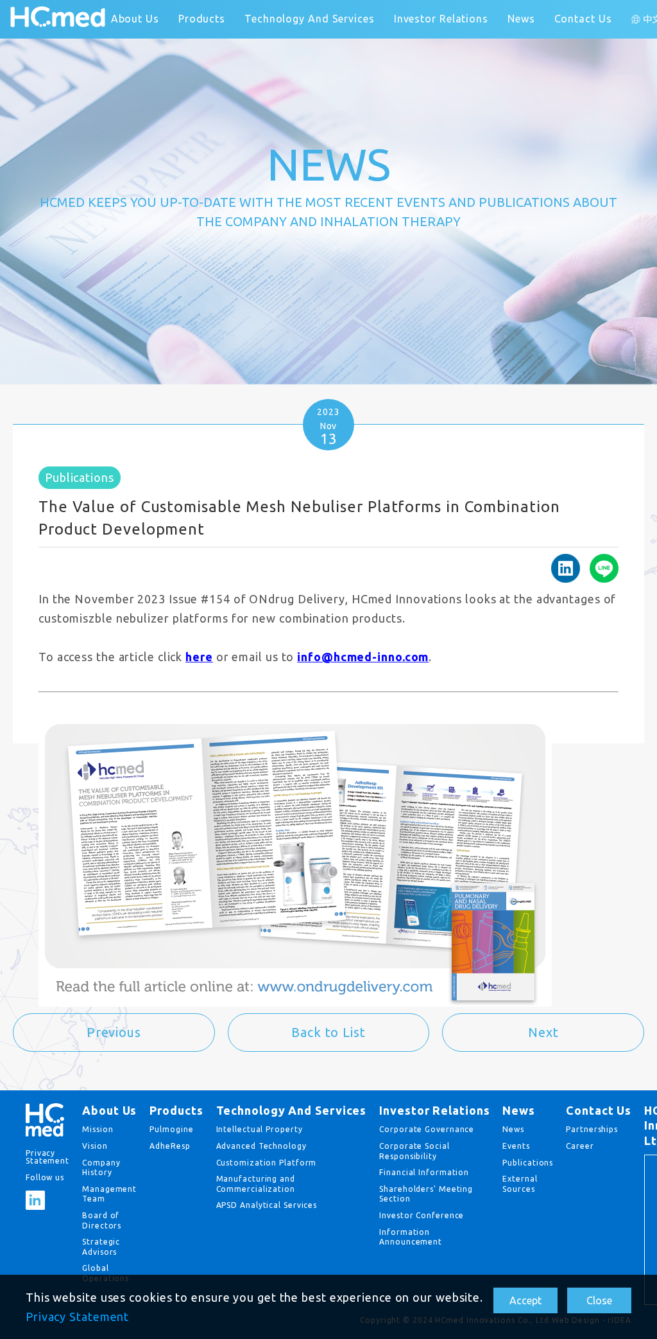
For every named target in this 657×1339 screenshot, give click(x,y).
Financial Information (424, 1172)
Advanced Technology (261, 1146)
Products (201, 18)
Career (579, 1146)
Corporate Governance (426, 1129)
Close (599, 1300)
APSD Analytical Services (267, 1205)
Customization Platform (266, 1162)
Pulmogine (171, 1129)
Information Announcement (410, 1237)
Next (543, 1032)
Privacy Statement (77, 1316)
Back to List (328, 1032)
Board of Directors (101, 1220)
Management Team (109, 1194)
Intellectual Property (259, 1129)
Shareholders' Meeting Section (426, 1194)
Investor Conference (421, 1215)
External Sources (519, 1184)
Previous (114, 1032)
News (521, 18)
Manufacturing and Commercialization (255, 1184)
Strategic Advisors (101, 1246)
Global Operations (105, 1273)
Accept (525, 1300)
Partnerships (592, 1129)
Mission (97, 1129)
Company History (101, 1167)
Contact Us (583, 18)
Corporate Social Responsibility (414, 1151)
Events (515, 1146)
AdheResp (169, 1146)
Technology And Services (309, 18)
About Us (135, 18)
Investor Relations (441, 18)
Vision (94, 1146)
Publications (527, 1162)
